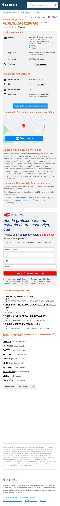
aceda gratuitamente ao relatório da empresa (28, 200)
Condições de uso (31, 501)
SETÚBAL (8, 354)
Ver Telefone (41, 64)
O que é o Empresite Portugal (12, 501)
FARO (6, 346)
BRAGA (7, 359)
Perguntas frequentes (10, 497)
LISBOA (7, 341)
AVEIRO (7, 367)
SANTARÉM (9, 372)
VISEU (6, 376)
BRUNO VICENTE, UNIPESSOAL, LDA (22, 324)
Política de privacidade (12, 281)
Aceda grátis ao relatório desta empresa (30, 106)
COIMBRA (8, 380)
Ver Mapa (32, 48)
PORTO (6, 350)
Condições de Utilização (40, 279)
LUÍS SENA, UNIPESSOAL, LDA (19, 297)
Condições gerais (23, 279)
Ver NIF (40, 85)
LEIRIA (6, 363)
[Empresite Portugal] (9, 6)
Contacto (43, 501)
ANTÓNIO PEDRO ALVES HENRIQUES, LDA (25, 316)
